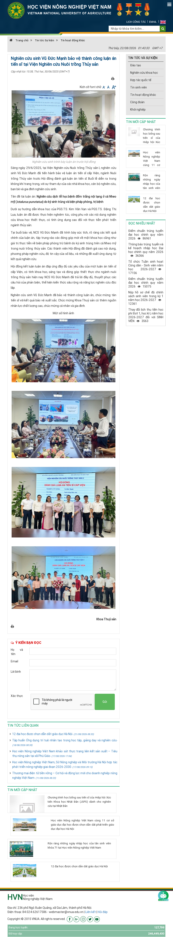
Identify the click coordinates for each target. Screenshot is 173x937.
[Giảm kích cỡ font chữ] (104, 87)
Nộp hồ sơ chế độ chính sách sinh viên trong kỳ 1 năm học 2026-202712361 (145, 298)
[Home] (81, 10)
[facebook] (70, 919)
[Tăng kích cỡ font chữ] (113, 87)
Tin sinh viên (138, 87)
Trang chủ (21, 40)
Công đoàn (137, 102)
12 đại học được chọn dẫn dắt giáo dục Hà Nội (53, 734)
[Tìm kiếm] (162, 29)
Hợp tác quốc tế (140, 80)
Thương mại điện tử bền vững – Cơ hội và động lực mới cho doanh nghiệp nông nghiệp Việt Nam (64, 775)
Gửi (105, 702)
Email (153, 22)
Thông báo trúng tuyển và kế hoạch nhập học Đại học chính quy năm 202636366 (145, 250)
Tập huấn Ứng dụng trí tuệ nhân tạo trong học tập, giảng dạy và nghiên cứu (64, 742)
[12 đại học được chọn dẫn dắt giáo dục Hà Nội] (30, 870)
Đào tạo (135, 65)
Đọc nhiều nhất (141, 223)
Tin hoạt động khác (73, 40)
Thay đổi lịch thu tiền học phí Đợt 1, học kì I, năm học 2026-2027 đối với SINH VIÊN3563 (145, 315)
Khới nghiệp (138, 109)
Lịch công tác (136, 22)
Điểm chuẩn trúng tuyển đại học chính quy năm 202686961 (145, 234)
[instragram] (83, 919)
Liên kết (90, 912)
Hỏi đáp (103, 912)
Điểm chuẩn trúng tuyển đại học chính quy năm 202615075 (145, 282)
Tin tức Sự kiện (44, 40)
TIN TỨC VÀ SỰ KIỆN (142, 58)
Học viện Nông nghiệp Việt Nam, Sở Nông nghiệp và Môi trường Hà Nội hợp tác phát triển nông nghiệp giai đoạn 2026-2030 (64, 764)
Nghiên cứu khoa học (144, 73)
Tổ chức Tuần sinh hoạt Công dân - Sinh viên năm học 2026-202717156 (145, 267)
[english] (163, 21)
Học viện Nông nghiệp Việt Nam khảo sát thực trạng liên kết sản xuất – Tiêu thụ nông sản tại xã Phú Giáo (64, 753)
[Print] (112, 78)
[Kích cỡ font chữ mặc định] (108, 87)
